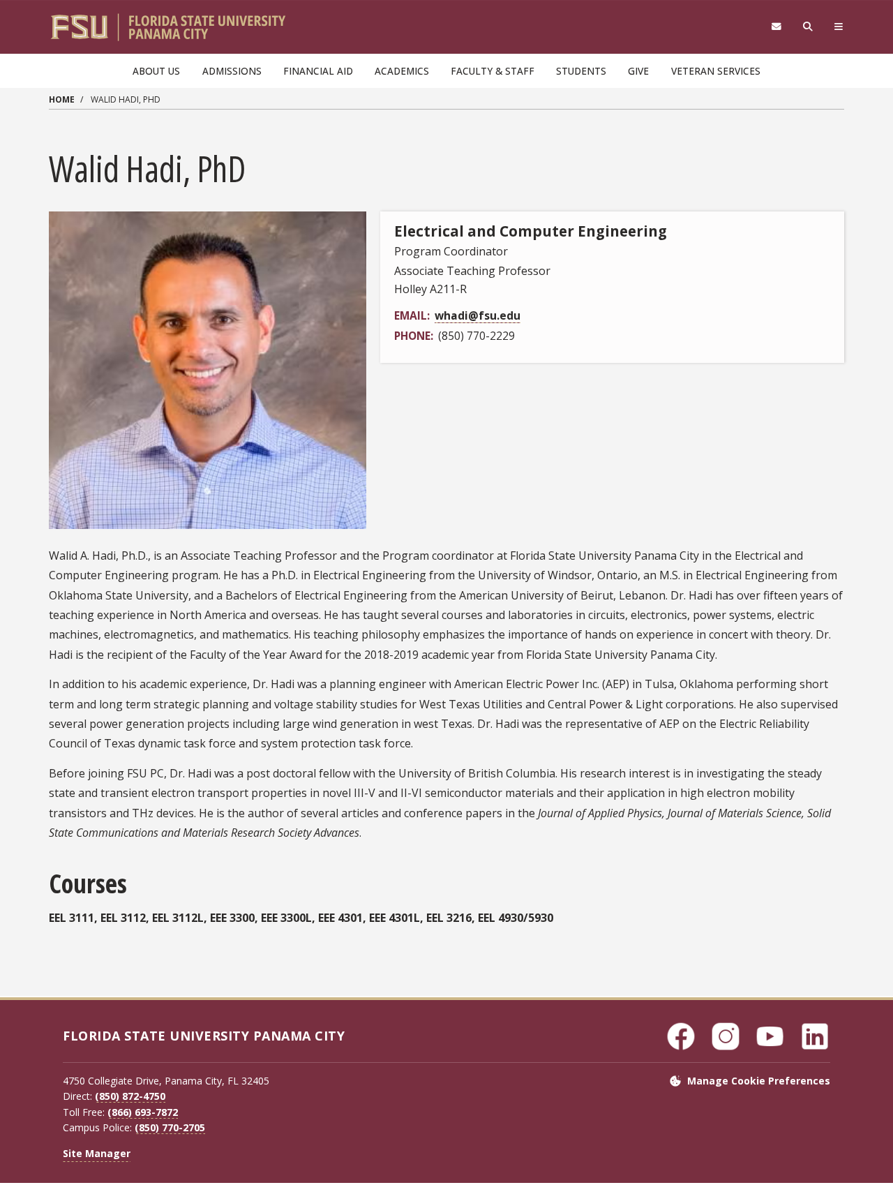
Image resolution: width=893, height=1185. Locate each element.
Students (581, 70)
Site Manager (96, 1153)
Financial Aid (318, 70)
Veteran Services (715, 70)
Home (62, 99)
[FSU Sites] (839, 27)
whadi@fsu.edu (477, 315)
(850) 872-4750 (130, 1096)
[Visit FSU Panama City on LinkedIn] (815, 1036)
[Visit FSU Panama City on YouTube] (770, 1036)
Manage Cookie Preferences (758, 1080)
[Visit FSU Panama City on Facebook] (681, 1036)
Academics (402, 70)
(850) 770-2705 (170, 1127)
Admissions (232, 70)
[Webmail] (776, 27)
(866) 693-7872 (142, 1112)
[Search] (808, 27)
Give (638, 70)
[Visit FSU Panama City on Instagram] (725, 1036)
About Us (156, 70)
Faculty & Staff (492, 70)
